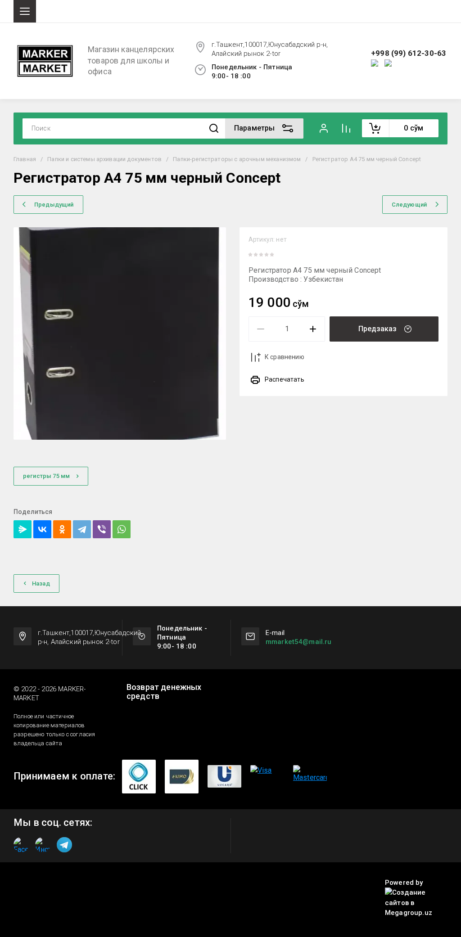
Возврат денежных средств (164, 692)
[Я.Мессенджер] (23, 529)
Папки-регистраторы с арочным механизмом (237, 159)
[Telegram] (82, 529)
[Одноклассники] (62, 529)
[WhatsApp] (122, 529)
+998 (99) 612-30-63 (408, 53)
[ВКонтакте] (42, 529)
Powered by (404, 882)
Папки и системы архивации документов (104, 159)
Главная (25, 159)
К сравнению (284, 356)
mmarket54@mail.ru (299, 642)
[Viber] (102, 529)
